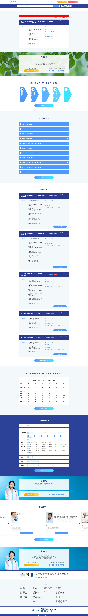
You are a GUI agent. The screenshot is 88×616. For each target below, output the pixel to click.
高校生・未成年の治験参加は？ (37, 597)
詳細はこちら (44, 105)
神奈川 (36, 383)
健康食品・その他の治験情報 (24, 598)
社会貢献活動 (58, 588)
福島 (29, 388)
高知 (42, 399)
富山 (35, 391)
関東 (21, 383)
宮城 (49, 387)
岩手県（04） (44, 432)
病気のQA (33, 587)
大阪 (29, 395)
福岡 (29, 401)
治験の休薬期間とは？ (35, 592)
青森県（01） (37, 432)
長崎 (42, 401)
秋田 (56, 387)
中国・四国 (22, 397)
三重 (49, 393)
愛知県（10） (31, 442)
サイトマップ (58, 597)
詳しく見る (60, 226)
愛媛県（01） (37, 448)
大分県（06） (57, 450)
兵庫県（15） (37, 444)
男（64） (30, 457)
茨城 (56, 383)
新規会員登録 (62, 1)
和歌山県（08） (64, 444)
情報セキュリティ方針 (59, 596)
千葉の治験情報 (22, 588)
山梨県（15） (57, 439)
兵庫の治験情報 (22, 591)
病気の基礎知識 (37, 1)
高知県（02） (44, 448)
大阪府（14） (31, 444)
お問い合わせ (49, 1)
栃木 (63, 383)
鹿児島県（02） (31, 452)
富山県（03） (37, 439)
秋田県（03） (57, 432)
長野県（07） (64, 439)
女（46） (34, 457)
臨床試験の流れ (58, 587)
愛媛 (35, 399)
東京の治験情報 (22, 584)
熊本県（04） (51, 450)
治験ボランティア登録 (47, 589)
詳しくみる (44, 177)
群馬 (29, 385)
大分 (56, 401)
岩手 (42, 387)
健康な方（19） (31, 425)
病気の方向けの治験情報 (23, 597)
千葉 (49, 383)
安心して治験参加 (34, 589)
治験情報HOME (46, 584)
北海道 (29, 387)
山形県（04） (64, 432)
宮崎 (63, 401)
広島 (49, 397)
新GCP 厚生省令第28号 (60, 602)
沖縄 (35, 403)
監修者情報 (33, 601)
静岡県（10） (44, 442)
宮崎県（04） (64, 450)
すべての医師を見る (44, 539)
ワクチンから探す (49, 5)
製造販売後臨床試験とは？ (36, 593)
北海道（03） (31, 432)
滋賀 (49, 395)
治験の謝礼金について (35, 591)
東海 (21, 393)
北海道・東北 (22, 387)
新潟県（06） (31, 439)
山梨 (56, 391)
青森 (35, 387)
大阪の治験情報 (22, 589)
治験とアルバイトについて (48, 591)
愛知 (29, 393)
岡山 (42, 397)
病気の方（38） (37, 425)
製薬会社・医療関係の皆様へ (60, 592)
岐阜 (35, 393)
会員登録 (48, 13)
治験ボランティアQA (47, 588)
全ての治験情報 (56, 5)
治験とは (33, 584)
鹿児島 (29, 403)
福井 (49, 391)
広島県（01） (51, 446)
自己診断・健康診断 (35, 588)
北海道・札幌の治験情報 (23, 593)
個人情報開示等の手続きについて (61, 600)
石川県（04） (44, 439)
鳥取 (29, 397)
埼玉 (42, 383)
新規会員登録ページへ (31, 70)
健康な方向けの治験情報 (23, 596)
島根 (35, 397)
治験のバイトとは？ (35, 596)
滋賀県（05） (51, 444)
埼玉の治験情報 (22, 587)
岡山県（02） (44, 446)
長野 (63, 391)
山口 (56, 397)
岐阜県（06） (37, 442)
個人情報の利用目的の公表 (60, 601)
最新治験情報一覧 (44, 360)
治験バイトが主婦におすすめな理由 (37, 598)
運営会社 (54, 1)
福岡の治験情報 (22, 592)
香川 (29, 399)
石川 (42, 391)
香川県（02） (31, 448)
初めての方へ (26, 1)
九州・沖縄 (22, 401)
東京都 (52, 318)
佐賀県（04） (37, 450)
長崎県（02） (44, 450)
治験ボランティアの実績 (48, 587)
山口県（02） (57, 446)
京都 (42, 395)
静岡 (42, 393)
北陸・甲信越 (22, 391)
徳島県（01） (64, 446)
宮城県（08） (51, 432)
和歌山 (64, 395)
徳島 (63, 397)
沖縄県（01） (37, 452)
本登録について (34, 600)
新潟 (29, 391)
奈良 (56, 395)
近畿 (21, 395)
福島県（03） (31, 433)
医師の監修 (31, 1)
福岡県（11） (31, 450)
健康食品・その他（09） (44, 425)
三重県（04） (51, 442)
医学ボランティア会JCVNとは (61, 584)
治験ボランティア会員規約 (60, 593)
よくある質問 (44, 1)
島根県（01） (37, 446)
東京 (29, 383)
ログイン (73, 1)
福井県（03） (51, 439)
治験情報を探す (44, 408)
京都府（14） (44, 444)
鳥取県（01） (31, 446)
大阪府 (52, 26)
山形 (63, 387)
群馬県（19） (31, 437)
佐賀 (35, 401)
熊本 (49, 401)
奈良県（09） (57, 444)
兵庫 (35, 395)
